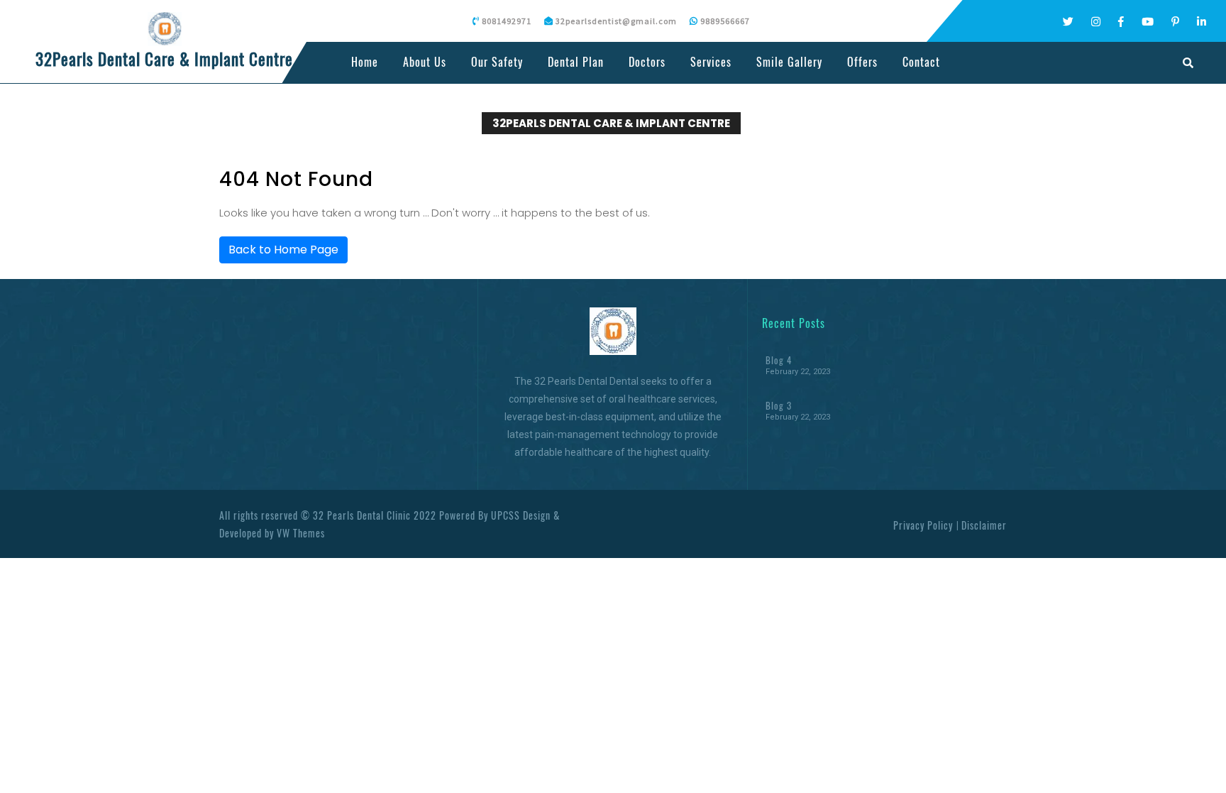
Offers (862, 61)
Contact (921, 61)
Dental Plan (576, 61)
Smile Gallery (789, 61)
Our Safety (497, 61)
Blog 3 (779, 405)
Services (710, 61)
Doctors (647, 61)
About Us (424, 61)
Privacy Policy (923, 525)
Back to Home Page (283, 249)
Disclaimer (984, 525)
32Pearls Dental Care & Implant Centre (164, 59)
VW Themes (299, 532)
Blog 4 (779, 360)
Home (364, 61)
